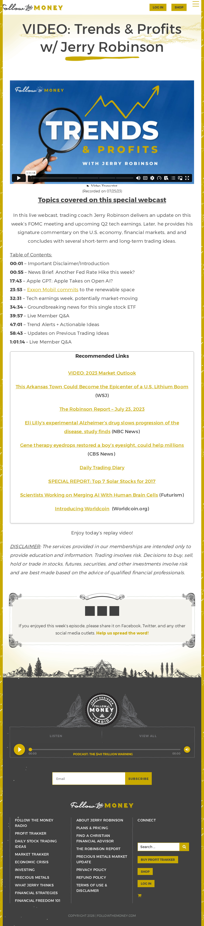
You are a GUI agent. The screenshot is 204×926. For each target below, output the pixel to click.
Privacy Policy (91, 870)
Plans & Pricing (92, 828)
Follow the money (102, 805)
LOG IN (146, 883)
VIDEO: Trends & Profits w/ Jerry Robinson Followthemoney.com (31, 7)
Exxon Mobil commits (53, 289)
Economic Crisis (32, 862)
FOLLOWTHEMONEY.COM (116, 915)
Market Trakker (32, 854)
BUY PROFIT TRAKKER (158, 859)
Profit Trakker (31, 833)
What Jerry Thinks (34, 885)
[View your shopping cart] (140, 896)
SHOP (179, 7)
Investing (25, 870)
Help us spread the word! (122, 633)
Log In (158, 7)
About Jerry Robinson (99, 820)
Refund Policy (91, 877)
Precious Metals (32, 877)
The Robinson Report (98, 849)
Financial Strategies (36, 893)
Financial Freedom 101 (37, 900)
